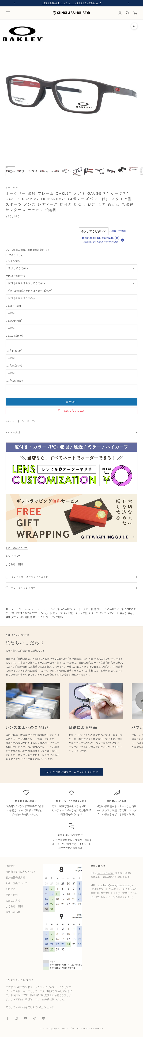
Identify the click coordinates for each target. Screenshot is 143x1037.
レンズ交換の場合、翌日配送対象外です (28, 249)
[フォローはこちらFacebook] (7, 1018)
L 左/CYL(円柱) (14, 366)
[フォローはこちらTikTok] (34, 1018)
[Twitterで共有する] (23, 421)
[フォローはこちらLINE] (43, 1018)
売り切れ (71, 401)
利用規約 (10, 889)
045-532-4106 (105, 873)
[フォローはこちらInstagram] (16, 1018)
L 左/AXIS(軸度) (14, 381)
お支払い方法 (13, 900)
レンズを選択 (13, 261)
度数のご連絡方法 (15, 276)
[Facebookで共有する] (18, 421)
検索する (10, 866)
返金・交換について (17, 883)
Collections (26, 609)
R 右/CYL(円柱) (14, 321)
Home (10, 609)
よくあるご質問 (14, 564)
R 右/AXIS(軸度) (14, 336)
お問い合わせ (13, 912)
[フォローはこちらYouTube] (25, 1018)
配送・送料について (17, 548)
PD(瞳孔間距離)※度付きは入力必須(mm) (29, 291)
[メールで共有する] (33, 421)
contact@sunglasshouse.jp (115, 885)
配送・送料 (12, 894)
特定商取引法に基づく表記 (20, 871)
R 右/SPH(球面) (14, 306)
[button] (122, 240)
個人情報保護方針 (15, 877)
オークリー (12, 187)
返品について (13, 556)
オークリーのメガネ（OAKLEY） (55, 609)
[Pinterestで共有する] (28, 421)
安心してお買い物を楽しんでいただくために (71, 772)
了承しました (16, 255)
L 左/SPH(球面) (14, 351)
